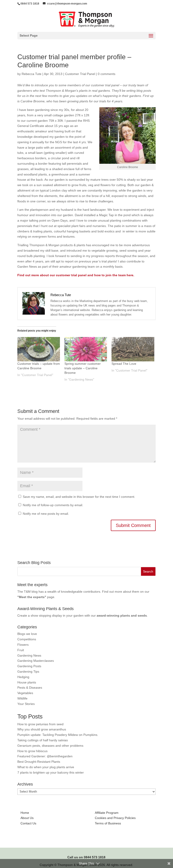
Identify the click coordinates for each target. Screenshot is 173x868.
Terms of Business (108, 823)
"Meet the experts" (31, 597)
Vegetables (25, 693)
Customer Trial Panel (80, 74)
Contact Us (28, 823)
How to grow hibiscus (32, 751)
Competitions (26, 639)
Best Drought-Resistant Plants (38, 761)
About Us (27, 818)
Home (24, 812)
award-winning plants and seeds (122, 615)
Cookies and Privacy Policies (115, 818)
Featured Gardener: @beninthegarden (45, 756)
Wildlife (22, 698)
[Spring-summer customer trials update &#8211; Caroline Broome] (85, 349)
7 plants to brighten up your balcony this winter (50, 772)
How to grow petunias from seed (40, 724)
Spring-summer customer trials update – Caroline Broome (82, 368)
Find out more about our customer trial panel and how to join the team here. (75, 275)
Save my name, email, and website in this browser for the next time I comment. (79, 496)
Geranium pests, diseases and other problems (50, 745)
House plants (26, 682)
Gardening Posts (29, 666)
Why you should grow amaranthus (41, 729)
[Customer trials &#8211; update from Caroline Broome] (38, 349)
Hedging (23, 677)
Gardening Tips (28, 671)
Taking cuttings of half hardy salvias (42, 740)
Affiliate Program (106, 812)
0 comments (106, 74)
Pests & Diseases (29, 687)
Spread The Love (124, 363)
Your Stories (26, 704)
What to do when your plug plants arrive (45, 767)
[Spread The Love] (133, 349)
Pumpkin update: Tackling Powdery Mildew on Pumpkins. (57, 735)
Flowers (23, 644)
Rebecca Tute (31, 74)
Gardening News (29, 655)
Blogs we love (27, 634)
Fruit (20, 650)
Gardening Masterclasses (35, 660)
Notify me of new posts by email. (46, 513)
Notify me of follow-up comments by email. (53, 505)
